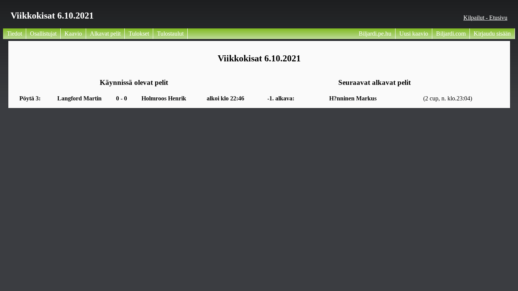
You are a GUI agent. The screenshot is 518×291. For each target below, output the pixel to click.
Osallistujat (43, 33)
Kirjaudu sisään (492, 33)
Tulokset (139, 33)
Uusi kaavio (413, 33)
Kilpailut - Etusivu (485, 17)
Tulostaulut (170, 33)
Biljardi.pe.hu (375, 33)
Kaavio (73, 33)
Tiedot (14, 33)
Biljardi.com (451, 33)
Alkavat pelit (105, 33)
